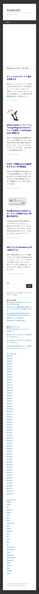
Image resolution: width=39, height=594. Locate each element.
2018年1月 (9, 424)
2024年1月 (9, 369)
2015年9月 (9, 454)
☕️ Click (14, 294)
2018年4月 (9, 422)
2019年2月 (9, 403)
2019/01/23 (10, 100)
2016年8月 (9, 443)
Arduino (9, 512)
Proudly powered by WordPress (15, 583)
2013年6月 (9, 470)
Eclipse (9, 528)
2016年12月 (10, 438)
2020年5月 (9, 393)
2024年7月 (9, 364)
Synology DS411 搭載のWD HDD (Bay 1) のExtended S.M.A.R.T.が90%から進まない (19, 314)
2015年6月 (9, 456)
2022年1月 (9, 377)
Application (10, 510)
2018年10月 (10, 411)
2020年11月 (10, 387)
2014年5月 (9, 464)
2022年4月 (9, 372)
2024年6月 (9, 366)
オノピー (23, 348)
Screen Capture (11, 557)
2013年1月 (9, 475)
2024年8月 (9, 361)
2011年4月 (9, 483)
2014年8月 (9, 462)
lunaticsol (13, 10)
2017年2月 (9, 432)
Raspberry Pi (19, 273)
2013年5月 (9, 472)
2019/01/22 (10, 154)
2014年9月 (9, 459)
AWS (8, 515)
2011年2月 (9, 485)
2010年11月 (10, 491)
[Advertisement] (19, 44)
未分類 (8, 573)
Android (9, 504)
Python (9, 552)
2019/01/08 (10, 188)
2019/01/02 (10, 273)
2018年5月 (9, 419)
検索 (8, 283)
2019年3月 (9, 401)
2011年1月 (9, 488)
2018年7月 (9, 414)
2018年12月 (10, 409)
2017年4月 (9, 430)
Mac (8, 541)
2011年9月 (9, 480)
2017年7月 (9, 427)
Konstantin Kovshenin (20, 585)
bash (15, 100)
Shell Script (10, 560)
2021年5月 (9, 382)
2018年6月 (9, 417)
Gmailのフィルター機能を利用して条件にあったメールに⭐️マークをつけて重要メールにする (19, 308)
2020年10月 (10, 390)
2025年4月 (9, 358)
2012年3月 (9, 477)
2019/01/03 (10, 237)
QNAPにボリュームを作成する (15, 318)
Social (8, 563)
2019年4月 (9, 398)
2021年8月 (9, 379)
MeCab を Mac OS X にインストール (17, 329)
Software (16, 154)
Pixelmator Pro (11, 547)
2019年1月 (9, 406)
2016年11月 (10, 440)
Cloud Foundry (11, 523)
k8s (15, 273)
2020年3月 (9, 395)
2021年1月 (9, 385)
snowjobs (9, 331)
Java (8, 533)
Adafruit (9, 502)
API (8, 507)
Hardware (9, 531)
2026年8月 (9, 356)
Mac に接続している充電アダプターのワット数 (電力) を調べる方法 (19, 303)
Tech (8, 568)
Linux (8, 539)
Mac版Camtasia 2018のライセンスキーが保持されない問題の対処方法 (19, 213)
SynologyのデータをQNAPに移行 (16, 320)
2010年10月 (10, 493)
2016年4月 (9, 451)
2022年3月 (9, 374)
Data (8, 526)
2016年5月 (9, 448)
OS (8, 544)
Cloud (8, 520)
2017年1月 (9, 435)
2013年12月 (10, 467)
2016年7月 (9, 446)
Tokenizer (9, 571)
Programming (17, 188)
